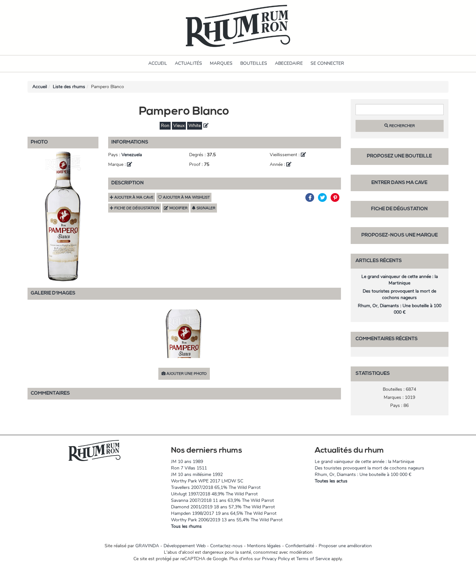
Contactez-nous (226, 546)
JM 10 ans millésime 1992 (197, 474)
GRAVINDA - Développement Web (170, 546)
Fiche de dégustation (399, 209)
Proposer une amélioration (345, 546)
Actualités (188, 63)
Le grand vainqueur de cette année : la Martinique (399, 279)
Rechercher (401, 125)
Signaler (205, 208)
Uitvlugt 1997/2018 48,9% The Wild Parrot (214, 494)
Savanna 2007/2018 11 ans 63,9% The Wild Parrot (222, 500)
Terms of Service (313, 559)
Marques (221, 63)
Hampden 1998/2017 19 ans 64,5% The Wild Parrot (224, 513)
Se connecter (327, 63)
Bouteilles (253, 63)
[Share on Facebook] (310, 197)
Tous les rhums (186, 526)
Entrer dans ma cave (399, 182)
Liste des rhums (69, 87)
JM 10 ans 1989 (187, 461)
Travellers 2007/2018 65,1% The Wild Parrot (216, 487)
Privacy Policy (276, 559)
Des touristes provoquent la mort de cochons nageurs (399, 294)
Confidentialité (299, 546)
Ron (165, 125)
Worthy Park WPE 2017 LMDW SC (207, 481)
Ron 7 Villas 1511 (189, 468)
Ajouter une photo (186, 373)
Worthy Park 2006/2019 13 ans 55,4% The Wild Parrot (227, 520)
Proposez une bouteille (399, 156)
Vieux (179, 125)
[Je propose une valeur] (206, 125)
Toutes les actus (331, 481)
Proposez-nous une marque (399, 235)
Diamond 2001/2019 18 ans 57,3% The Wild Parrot (223, 507)
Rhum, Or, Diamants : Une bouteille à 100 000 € (399, 309)
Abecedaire (289, 63)
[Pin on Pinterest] (335, 197)
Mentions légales (264, 546)
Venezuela (131, 155)
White (194, 125)
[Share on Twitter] (323, 197)
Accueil (157, 63)
